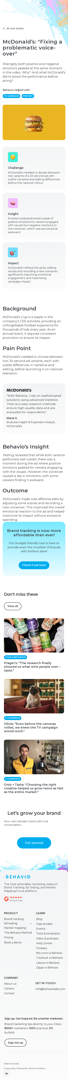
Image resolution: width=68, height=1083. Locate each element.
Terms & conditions (37, 1068)
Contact (9, 993)
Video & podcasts (47, 938)
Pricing (8, 937)
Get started (34, 843)
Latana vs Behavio (48, 962)
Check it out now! (34, 565)
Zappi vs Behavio (47, 967)
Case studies (44, 923)
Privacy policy (10, 1068)
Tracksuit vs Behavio (49, 957)
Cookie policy (22, 1068)
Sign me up (15, 1042)
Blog (39, 919)
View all (12, 606)
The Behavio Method (18, 932)
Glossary (41, 948)
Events (40, 928)
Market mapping (15, 927)
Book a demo (13, 942)
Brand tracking (14, 919)
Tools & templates (48, 933)
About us (10, 983)
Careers (9, 988)
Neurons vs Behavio (49, 953)
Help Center (44, 943)
